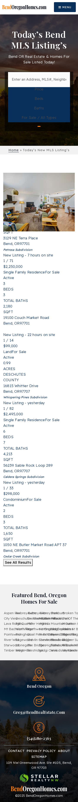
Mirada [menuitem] (45, 624)
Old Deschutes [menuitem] (62, 629)
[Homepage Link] (24, 7)
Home (13, 150)
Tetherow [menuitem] (58, 645)
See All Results (18, 562)
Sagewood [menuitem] (24, 640)
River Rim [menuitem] (69, 634)
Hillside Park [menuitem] (60, 618)
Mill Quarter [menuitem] (24, 624)
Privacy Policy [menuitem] (41, 751)
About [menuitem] (64, 751)
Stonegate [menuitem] (23, 645)
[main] (39, 292)
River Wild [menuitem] (11, 640)
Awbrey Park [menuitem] (48, 613)
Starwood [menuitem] (11, 645)
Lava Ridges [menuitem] (13, 624)
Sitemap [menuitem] (39, 757)
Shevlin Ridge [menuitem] (61, 640)
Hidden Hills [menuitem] (48, 618)
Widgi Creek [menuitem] (48, 650)
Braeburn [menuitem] (58, 613)
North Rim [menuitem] (23, 629)
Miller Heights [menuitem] (37, 624)
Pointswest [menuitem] (12, 634)
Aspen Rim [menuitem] (12, 613)
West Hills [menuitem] (23, 650)
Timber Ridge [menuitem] (14, 650)
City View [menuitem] (11, 618)
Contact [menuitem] (16, 751)
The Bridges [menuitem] (36, 645)
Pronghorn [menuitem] (24, 634)
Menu (66, 7)
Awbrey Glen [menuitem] (37, 613)
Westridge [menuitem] (35, 650)
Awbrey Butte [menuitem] (26, 613)
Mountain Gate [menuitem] (62, 624)
